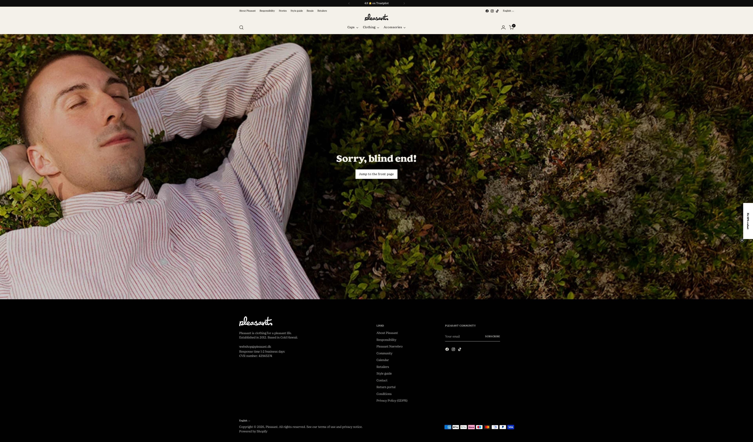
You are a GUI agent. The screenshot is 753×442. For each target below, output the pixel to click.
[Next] (404, 3)
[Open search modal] (241, 27)
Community (384, 353)
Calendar (382, 360)
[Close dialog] (748, 173)
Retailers (382, 367)
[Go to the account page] (503, 27)
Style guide (384, 373)
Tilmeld (702, 247)
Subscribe (492, 336)
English (507, 10)
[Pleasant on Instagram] (492, 11)
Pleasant (272, 427)
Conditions (384, 394)
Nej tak (702, 265)
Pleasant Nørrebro (389, 346)
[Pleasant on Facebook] (487, 11)
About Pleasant (387, 333)
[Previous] (349, 3)
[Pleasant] (376, 17)
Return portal (386, 387)
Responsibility (386, 340)
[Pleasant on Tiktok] (497, 11)
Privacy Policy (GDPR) (391, 400)
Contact (381, 380)
